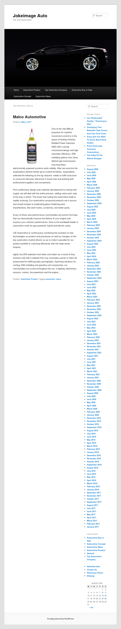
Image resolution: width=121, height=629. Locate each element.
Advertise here (93, 566)
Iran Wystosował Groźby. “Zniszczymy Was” (97, 120)
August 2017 (92, 505)
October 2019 (93, 424)
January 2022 (93, 340)
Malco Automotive (29, 116)
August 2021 (92, 355)
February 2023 (93, 299)
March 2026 (92, 184)
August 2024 (92, 243)
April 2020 (91, 405)
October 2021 (93, 349)
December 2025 (94, 194)
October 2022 (93, 312)
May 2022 (91, 327)
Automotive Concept (22, 96)
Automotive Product (31, 89)
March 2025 (92, 222)
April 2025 (91, 218)
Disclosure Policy (95, 572)
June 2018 (91, 473)
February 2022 (93, 337)
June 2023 (91, 287)
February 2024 (93, 262)
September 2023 (94, 278)
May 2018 (91, 477)
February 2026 (93, 187)
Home (16, 89)
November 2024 (94, 234)
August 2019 (92, 430)
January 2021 (93, 377)
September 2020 (94, 390)
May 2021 (91, 365)
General (90, 553)
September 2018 (94, 464)
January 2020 (93, 414)
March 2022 (92, 334)
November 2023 (94, 271)
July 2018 (91, 470)
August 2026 (92, 169)
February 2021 (93, 374)
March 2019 (92, 446)
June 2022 (91, 324)
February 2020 (93, 411)
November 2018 (94, 458)
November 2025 (94, 197)
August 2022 (92, 318)
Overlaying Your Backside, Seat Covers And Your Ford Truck (97, 130)
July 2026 (91, 172)
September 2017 (94, 501)
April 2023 (91, 293)
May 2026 (91, 178)
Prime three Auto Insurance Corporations (94, 148)
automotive (50, 279)
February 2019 (93, 449)
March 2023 (92, 296)
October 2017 (93, 498)
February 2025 (93, 225)
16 (105, 595)
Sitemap (90, 575)
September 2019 (94, 427)
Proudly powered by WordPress (60, 618)
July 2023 (91, 284)
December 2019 (94, 418)
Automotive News (43, 96)
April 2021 (91, 368)
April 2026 (91, 181)
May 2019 (91, 439)
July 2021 (91, 358)
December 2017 (94, 492)
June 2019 (91, 436)
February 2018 (93, 486)
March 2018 (92, 483)
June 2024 (91, 250)
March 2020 (92, 408)
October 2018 (93, 461)
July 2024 (91, 246)
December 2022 (94, 306)
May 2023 (91, 290)
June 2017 (91, 511)
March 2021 (92, 371)
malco (58, 279)
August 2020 (92, 393)
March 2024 (92, 259)
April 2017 (91, 517)
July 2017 (91, 508)
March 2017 (92, 520)
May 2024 (91, 253)
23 (105, 598)
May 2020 (91, 402)
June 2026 (91, 175)
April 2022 (91, 331)
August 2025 (92, 206)
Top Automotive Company (56, 89)
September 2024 (94, 240)
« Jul (91, 607)
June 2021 (91, 362)
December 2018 (94, 455)
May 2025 (91, 215)
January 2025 (93, 228)
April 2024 (91, 256)
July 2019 (91, 433)
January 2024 (93, 265)
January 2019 (93, 452)
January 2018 (93, 489)
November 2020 (94, 383)
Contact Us (92, 569)
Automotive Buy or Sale (82, 89)
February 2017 (93, 523)
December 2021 (94, 343)
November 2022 (94, 309)
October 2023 (93, 274)
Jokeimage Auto (30, 15)
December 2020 (94, 380)
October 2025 (93, 200)
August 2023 (92, 281)
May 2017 (91, 514)
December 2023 (94, 268)
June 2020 (91, 399)
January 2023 (93, 302)
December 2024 (94, 231)
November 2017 (94, 495)
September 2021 (94, 352)
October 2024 (93, 237)
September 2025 (94, 203)
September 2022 (94, 315)
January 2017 (93, 526)
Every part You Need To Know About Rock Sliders (96, 139)
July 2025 (91, 209)
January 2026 (93, 190)
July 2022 (91, 321)
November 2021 (94, 346)
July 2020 (91, 396)
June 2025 (91, 212)
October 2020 (93, 386)
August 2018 (92, 467)
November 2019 (94, 421)
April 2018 (91, 480)
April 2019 (91, 442)
